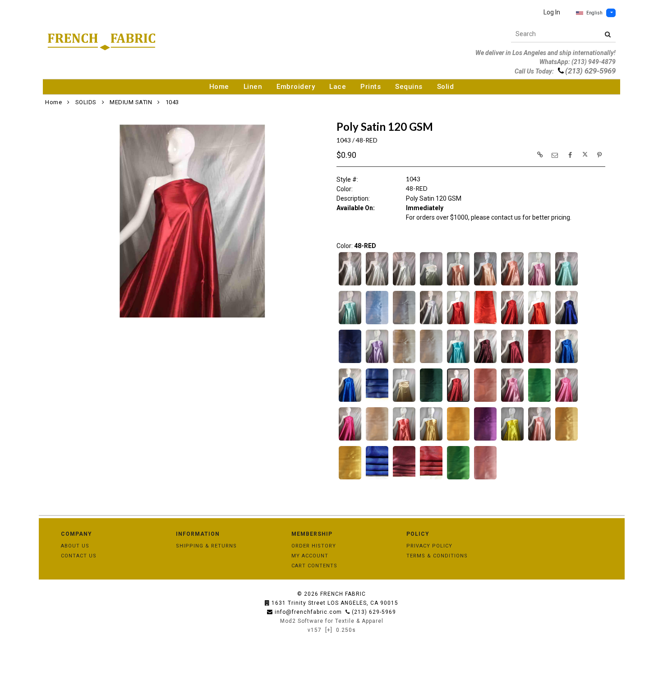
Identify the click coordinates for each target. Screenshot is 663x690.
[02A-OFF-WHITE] (377, 284)
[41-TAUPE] (404, 401)
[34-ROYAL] (566, 362)
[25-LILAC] (377, 362)
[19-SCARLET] (539, 323)
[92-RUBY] (431, 478)
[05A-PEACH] (512, 284)
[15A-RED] (485, 323)
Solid (445, 87)
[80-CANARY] (512, 439)
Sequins (409, 87)
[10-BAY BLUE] (377, 323)
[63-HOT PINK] (350, 439)
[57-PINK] (566, 401)
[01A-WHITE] (350, 284)
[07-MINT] (566, 284)
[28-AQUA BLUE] (458, 362)
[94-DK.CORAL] (485, 478)
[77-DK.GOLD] (458, 439)
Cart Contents (314, 566)
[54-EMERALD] (539, 401)
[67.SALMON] (404, 439)
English (594, 12)
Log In (551, 12)
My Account (309, 556)
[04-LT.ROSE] (458, 284)
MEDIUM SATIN (131, 102)
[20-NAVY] (566, 323)
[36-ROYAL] (350, 401)
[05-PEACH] (485, 284)
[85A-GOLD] (350, 478)
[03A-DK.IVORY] (431, 284)
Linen (253, 87)
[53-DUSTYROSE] (512, 401)
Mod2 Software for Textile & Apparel (331, 621)
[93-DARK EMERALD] (458, 478)
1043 (172, 102)
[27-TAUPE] (431, 362)
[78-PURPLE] (485, 439)
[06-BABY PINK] (539, 284)
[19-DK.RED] (512, 323)
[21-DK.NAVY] (350, 362)
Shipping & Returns (206, 546)
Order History (313, 546)
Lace (337, 87)
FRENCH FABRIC (343, 594)
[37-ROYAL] (377, 401)
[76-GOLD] (431, 439)
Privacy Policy (429, 546)
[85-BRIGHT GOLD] (566, 439)
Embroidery (295, 87)
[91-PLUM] (404, 478)
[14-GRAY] (431, 323)
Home (219, 87)
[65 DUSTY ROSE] (377, 439)
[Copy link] (539, 154)
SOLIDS (86, 102)
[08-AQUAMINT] (350, 323)
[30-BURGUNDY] (485, 362)
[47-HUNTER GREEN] (431, 401)
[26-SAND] (404, 362)
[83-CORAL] (539, 439)
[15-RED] (458, 323)
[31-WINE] (512, 362)
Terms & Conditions (437, 556)
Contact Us (79, 556)
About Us (75, 546)
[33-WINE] (539, 362)
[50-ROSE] (485, 401)
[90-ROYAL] (377, 478)
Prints (370, 87)
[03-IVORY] (404, 284)
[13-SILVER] (404, 323)
